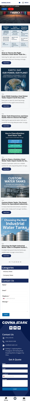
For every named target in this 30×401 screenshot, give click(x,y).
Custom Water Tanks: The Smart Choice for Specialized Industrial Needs (14, 204)
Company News (8, 275)
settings (17, 6)
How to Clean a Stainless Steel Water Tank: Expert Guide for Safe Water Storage (15, 160)
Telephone (6, 296)
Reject (11, 9)
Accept (4, 9)
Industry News (7, 271)
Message (5, 301)
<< (9, 262)
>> (20, 262)
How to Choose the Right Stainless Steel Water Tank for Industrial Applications (13, 54)
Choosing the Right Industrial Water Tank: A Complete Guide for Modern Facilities (15, 247)
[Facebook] (11, 327)
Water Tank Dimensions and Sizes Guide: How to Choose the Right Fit (15, 117)
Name (4, 285)
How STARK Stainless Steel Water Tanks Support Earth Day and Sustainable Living (15, 97)
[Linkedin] (15, 327)
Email (4, 290)
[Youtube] (19, 327)
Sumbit (6, 314)
